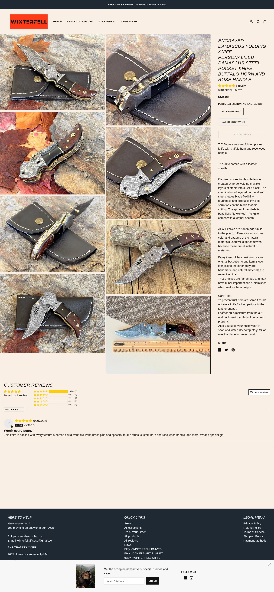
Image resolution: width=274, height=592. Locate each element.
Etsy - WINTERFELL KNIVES (143, 549)
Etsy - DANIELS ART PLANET (143, 553)
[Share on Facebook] (220, 350)
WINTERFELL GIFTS (230, 90)
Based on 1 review (15, 395)
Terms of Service (254, 532)
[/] (29, 21)
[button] (227, 85)
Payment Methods (254, 540)
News (127, 544)
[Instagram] (191, 577)
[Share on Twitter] (226, 350)
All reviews (131, 540)
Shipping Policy (253, 536)
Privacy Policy (252, 523)
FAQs (50, 527)
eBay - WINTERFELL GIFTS (142, 557)
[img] (24, 420)
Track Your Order (135, 532)
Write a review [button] (259, 392)
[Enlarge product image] (52, 72)
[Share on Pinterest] (233, 350)
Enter (153, 581)
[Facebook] (186, 577)
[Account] (251, 21)
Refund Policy (252, 527)
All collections (133, 527)
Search (128, 523)
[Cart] (265, 21)
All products (131, 536)
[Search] (258, 21)
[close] (269, 564)
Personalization (230, 103)
